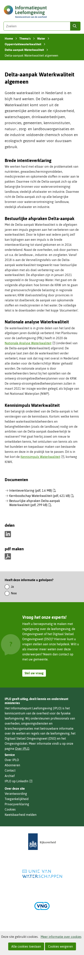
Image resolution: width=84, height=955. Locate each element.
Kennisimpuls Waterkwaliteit (42, 456)
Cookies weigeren (60, 946)
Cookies (10, 809)
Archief (10, 776)
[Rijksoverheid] (42, 841)
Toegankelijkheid (17, 799)
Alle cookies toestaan (26, 946)
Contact (10, 770)
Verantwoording (16, 793)
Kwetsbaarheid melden (21, 814)
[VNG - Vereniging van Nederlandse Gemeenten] (42, 906)
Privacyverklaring (17, 804)
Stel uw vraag (34, 673)
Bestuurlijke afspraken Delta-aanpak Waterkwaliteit (34, 503)
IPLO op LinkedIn (18, 781)
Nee (14, 593)
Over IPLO (22, 748)
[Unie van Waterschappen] (42, 874)
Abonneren (12, 765)
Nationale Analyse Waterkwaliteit (30, 343)
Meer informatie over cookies (61, 936)
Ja (12, 586)
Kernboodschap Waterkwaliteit (39, 495)
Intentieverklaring (30, 490)
